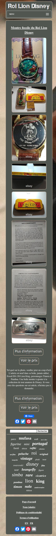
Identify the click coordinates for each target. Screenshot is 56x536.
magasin (15, 460)
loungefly (29, 469)
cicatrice (41, 475)
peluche (23, 454)
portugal (39, 443)
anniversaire (39, 487)
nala (28, 486)
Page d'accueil (29, 501)
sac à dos (44, 440)
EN (26, 523)
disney (32, 464)
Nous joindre (29, 507)
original (44, 454)
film (43, 465)
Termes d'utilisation (29, 517)
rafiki (33, 448)
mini (26, 444)
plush (37, 459)
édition (29, 490)
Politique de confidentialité (29, 512)
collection (42, 449)
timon (18, 487)
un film (13, 454)
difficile (24, 449)
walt (36, 439)
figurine (16, 444)
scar (16, 469)
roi (34, 453)
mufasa (25, 438)
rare (29, 475)
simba (17, 474)
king (40, 481)
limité (44, 460)
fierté (16, 448)
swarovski (18, 465)
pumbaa (18, 482)
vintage (26, 458)
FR (31, 523)
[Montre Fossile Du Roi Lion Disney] (29, 61)
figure (41, 470)
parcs (13, 439)
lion (29, 481)
